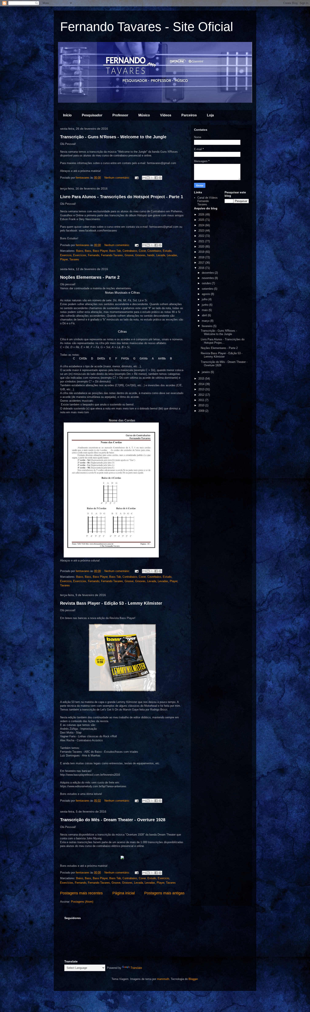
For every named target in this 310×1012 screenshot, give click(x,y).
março (206, 320)
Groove (129, 255)
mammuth (163, 979)
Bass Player (100, 250)
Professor (120, 115)
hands (151, 255)
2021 (201, 241)
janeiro (206, 372)
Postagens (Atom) (82, 901)
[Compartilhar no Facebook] (156, 178)
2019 (201, 251)
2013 (201, 389)
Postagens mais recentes (81, 893)
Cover (142, 250)
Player (64, 259)
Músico (144, 115)
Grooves (140, 255)
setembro (208, 288)
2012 (201, 394)
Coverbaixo (154, 250)
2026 (201, 214)
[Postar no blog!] (148, 178)
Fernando (93, 255)
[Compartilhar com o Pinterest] (160, 178)
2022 (201, 235)
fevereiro (207, 326)
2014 (201, 384)
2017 (201, 262)
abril (205, 315)
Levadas (172, 255)
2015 (201, 378)
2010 (201, 405)
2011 (201, 400)
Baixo (79, 250)
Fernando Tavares (112, 255)
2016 (201, 267)
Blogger (193, 979)
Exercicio (65, 255)
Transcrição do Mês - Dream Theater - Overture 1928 (112, 819)
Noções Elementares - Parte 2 (90, 277)
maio (205, 310)
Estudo (167, 250)
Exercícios (79, 255)
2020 (201, 246)
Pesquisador (92, 115)
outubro (207, 283)
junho (205, 304)
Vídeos (165, 115)
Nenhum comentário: (117, 177)
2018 (201, 257)
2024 (201, 225)
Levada (160, 255)
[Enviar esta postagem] (136, 177)
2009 (201, 410)
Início (67, 115)
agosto (206, 294)
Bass (88, 250)
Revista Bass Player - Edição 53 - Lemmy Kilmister (111, 603)
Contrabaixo (130, 250)
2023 (201, 230)
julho (205, 299)
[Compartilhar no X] (152, 178)
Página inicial (123, 893)
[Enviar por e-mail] (144, 178)
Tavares (74, 259)
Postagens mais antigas (164, 893)
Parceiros (189, 115)
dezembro (208, 272)
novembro (208, 278)
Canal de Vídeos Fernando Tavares (207, 201)
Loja (210, 115)
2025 (201, 219)
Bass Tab (115, 250)
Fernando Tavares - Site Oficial (146, 27)
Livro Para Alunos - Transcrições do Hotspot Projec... (222, 341)
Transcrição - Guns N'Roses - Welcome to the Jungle (113, 137)
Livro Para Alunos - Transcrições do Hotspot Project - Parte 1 (121, 196)
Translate (136, 967)
